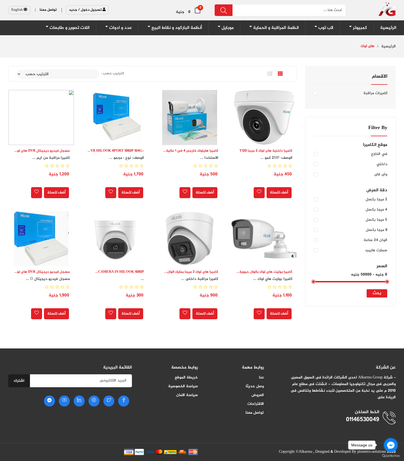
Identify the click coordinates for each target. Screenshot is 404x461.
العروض (257, 395)
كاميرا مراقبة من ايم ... (51, 158)
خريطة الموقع (186, 377)
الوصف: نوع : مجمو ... (126, 158)
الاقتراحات (255, 404)
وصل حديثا (255, 386)
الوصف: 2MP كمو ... (276, 158)
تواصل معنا (254, 413)
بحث (377, 293)
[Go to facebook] (391, 445)
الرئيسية (388, 46)
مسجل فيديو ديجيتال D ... (48, 279)
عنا (261, 377)
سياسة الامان (187, 395)
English (17, 10)
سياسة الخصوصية (183, 386)
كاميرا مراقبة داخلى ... (199, 279)
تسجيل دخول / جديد (86, 10)
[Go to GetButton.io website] (391, 455)
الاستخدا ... (209, 158)
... (142, 279)
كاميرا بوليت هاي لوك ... (272, 279)
